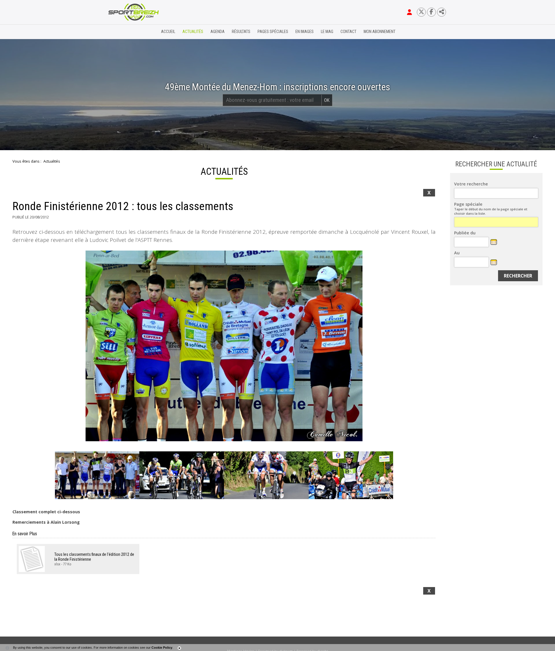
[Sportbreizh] (122, 31)
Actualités (192, 31)
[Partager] (441, 12)
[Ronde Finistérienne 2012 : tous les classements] (224, 346)
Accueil (168, 31)
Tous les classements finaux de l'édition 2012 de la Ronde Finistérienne (94, 557)
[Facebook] (431, 12)
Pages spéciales (273, 31)
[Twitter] (421, 12)
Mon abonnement (379, 31)
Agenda (217, 31)
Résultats (241, 31)
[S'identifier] (409, 12)
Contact (348, 31)
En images (304, 31)
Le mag (327, 31)
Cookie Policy (161, 647)
